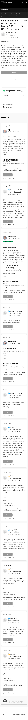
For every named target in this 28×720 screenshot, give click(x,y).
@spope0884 (9, 485)
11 (8, 565)
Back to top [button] (3, 714)
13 (8, 650)
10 (8, 526)
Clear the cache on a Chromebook (12, 266)
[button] (26, 25)
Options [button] (24, 20)
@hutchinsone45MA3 (11, 137)
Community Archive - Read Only (13, 14)
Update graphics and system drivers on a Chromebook (14, 270)
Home (2, 14)
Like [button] (13, 76)
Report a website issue (18, 715)
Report (14, 80)
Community (4, 10)
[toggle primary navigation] (2, 2)
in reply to (14, 192)
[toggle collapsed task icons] (19, 2)
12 (8, 614)
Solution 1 (6, 96)
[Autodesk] (8, 2)
